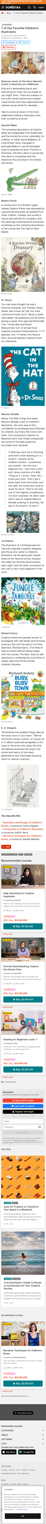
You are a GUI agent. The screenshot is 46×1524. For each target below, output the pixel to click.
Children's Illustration (9, 854)
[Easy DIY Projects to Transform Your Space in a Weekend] (23, 1177)
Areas (4, 1435)
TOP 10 (21, 854)
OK (22, 1516)
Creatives (24, 1470)
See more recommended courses (15, 1396)
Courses (4, 1470)
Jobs (18, 1470)
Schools (32, 1470)
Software (6, 1439)
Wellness (16, 1279)
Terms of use (18, 1140)
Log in (41, 7)
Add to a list (8, 934)
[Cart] (34, 7)
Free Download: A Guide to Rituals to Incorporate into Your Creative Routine (23, 1285)
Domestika (5, 1484)
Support (25, 1484)
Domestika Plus (23, 1473)
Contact (13, 1484)
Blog (9, 13)
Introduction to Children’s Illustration (23, 829)
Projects (12, 1470)
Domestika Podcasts (8, 1473)
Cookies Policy (8, 1142)
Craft (15, 1203)
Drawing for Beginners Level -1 (20, 1039)
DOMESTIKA (12, 7)
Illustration (7, 24)
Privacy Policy (30, 1140)
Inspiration (28, 854)
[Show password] (39, 1127)
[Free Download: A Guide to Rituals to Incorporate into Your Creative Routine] (23, 1253)
